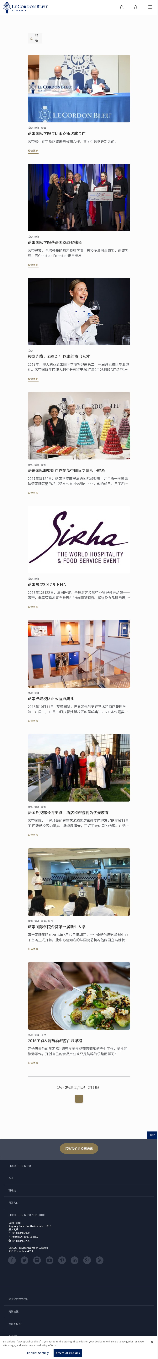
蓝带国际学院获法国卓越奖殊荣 (55, 242)
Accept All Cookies (68, 1353)
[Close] (152, 1342)
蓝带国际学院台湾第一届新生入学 (57, 926)
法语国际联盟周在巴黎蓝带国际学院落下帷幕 (66, 470)
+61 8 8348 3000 (20, 1232)
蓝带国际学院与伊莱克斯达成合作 (57, 133)
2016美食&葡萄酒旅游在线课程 (55, 1040)
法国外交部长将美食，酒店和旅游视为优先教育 (68, 812)
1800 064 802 (31, 1236)
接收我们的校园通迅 (79, 1148)
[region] (79, 1347)
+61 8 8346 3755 (20, 1241)
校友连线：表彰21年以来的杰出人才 (59, 356)
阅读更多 (33, 150)
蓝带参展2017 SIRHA (47, 584)
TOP (152, 1135)
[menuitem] (122, 7)
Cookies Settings (38, 1353)
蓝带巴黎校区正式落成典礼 (51, 698)
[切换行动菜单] (150, 7)
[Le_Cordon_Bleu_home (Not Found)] (25, 7)
